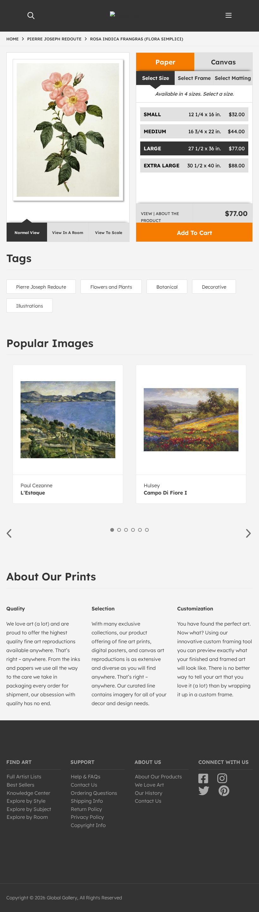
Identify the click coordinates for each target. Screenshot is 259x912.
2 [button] (119, 530)
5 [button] (140, 530)
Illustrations (29, 306)
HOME (12, 38)
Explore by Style (26, 801)
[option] (68, 434)
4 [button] (133, 530)
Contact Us (84, 785)
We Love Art (149, 785)
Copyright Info (88, 825)
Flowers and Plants (111, 287)
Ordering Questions (94, 793)
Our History (148, 793)
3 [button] (126, 530)
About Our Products (158, 776)
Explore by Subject (29, 809)
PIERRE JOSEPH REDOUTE (54, 38)
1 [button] (112, 530)
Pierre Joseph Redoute (41, 287)
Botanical (167, 287)
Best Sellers (20, 785)
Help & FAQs (85, 776)
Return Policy (86, 809)
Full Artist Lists (24, 776)
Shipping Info (87, 801)
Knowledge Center (28, 793)
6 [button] (147, 530)
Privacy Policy (87, 817)
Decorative (214, 287)
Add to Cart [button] (194, 233)
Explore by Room (27, 817)
